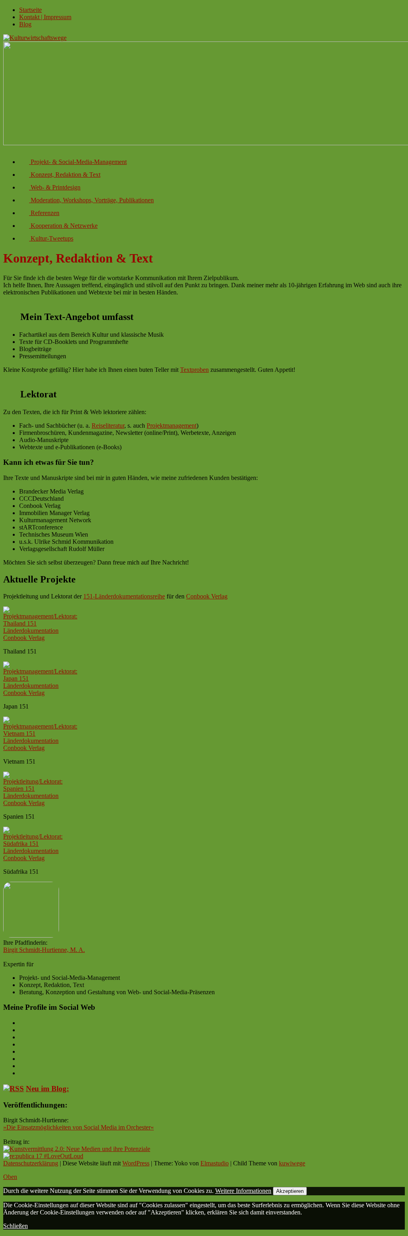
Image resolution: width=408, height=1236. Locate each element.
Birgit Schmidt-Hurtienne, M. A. (44, 949)
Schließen (15, 1225)
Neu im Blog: (47, 1088)
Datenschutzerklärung (30, 1163)
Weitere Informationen (243, 1190)
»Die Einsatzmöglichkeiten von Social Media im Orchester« (78, 1127)
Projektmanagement (171, 425)
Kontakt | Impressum (45, 17)
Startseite (30, 9)
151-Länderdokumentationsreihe (124, 596)
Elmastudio (214, 1163)
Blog (25, 24)
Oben (10, 1176)
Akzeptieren (290, 1191)
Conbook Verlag (207, 596)
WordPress (135, 1163)
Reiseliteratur (108, 425)
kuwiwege (292, 1163)
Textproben (194, 369)
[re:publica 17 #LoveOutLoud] (43, 1156)
